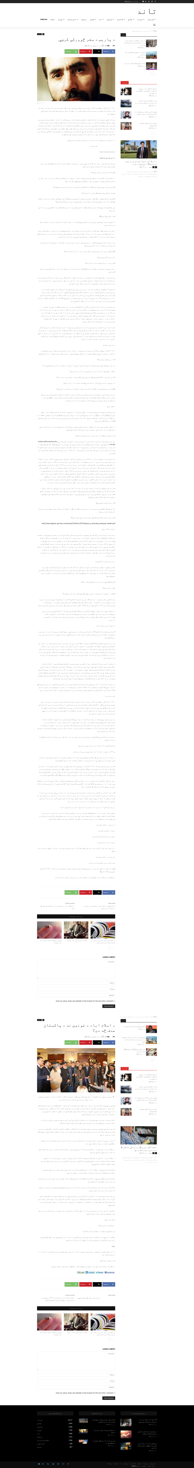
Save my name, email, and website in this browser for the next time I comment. (84, 1001)
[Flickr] (63, 1464)
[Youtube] (143, 1)
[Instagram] (152, 1)
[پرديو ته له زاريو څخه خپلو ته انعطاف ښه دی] (83, 1442)
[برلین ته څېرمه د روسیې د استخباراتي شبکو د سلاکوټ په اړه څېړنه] (126, 91)
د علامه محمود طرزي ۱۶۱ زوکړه (77, 940)
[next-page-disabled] (152, 133)
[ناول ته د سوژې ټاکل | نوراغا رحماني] (151, 55)
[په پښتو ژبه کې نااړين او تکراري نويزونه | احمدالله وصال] (103, 930)
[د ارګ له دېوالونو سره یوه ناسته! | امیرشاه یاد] (139, 149)
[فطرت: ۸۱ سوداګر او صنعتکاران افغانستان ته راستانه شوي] (126, 115)
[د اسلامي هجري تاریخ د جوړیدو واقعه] (83, 1431)
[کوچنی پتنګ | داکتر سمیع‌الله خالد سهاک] (49, 930)
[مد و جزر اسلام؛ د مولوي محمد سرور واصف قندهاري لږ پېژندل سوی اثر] (151, 43)
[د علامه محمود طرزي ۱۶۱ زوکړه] (76, 930)
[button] (154, 24)
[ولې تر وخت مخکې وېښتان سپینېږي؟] (126, 126)
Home (155, 31)
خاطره (39, 34)
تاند (94, 46)
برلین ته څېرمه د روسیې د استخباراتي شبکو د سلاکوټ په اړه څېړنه (146, 91)
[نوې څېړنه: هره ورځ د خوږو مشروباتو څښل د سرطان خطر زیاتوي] (126, 1446)
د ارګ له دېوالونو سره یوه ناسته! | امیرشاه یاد (141, 162)
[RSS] (48, 1464)
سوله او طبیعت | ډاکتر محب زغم (135, 63)
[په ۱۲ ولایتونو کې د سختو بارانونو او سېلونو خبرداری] (126, 103)
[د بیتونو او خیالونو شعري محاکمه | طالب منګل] (126, 1434)
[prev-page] (113, 947)
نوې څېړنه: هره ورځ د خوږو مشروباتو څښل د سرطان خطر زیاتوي (147, 1446)
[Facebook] (155, 1)
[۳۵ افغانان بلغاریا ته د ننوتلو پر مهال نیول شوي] (126, 1422)
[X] (145, 1)
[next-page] (109, 947)
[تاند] (103, 46)
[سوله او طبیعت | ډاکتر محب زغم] (151, 66)
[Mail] (53, 1464)
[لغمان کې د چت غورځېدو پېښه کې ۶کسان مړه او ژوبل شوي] (83, 1421)
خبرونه (124, 83)
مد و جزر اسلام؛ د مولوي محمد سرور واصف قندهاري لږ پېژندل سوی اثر (135, 43)
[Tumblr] (149, 1)
